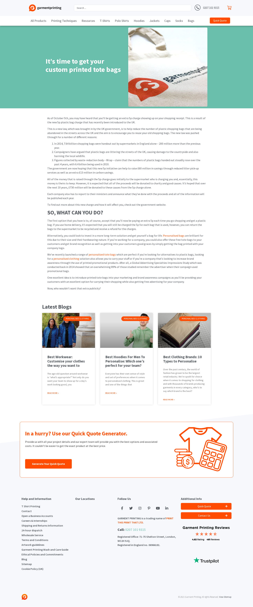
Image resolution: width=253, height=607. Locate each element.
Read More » (53, 393)
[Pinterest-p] (148, 508)
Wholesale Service (32, 535)
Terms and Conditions (35, 540)
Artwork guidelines (33, 544)
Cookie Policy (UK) (32, 569)
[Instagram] (139, 508)
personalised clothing (66, 258)
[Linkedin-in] (166, 508)
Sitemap (27, 564)
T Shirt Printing (31, 506)
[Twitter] (130, 508)
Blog (24, 559)
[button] (220, 21)
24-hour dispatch (32, 530)
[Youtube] (157, 508)
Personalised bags (174, 235)
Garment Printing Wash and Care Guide (45, 549)
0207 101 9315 (211, 8)
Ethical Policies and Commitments (42, 554)
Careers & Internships (34, 520)
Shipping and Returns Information (42, 525)
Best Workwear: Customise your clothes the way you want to (66, 361)
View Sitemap (225, 596)
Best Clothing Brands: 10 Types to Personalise (182, 359)
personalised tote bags (102, 254)
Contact (27, 511)
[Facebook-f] (122, 508)
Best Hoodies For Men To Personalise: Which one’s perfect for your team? (125, 361)
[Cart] (230, 7)
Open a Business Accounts (37, 516)
